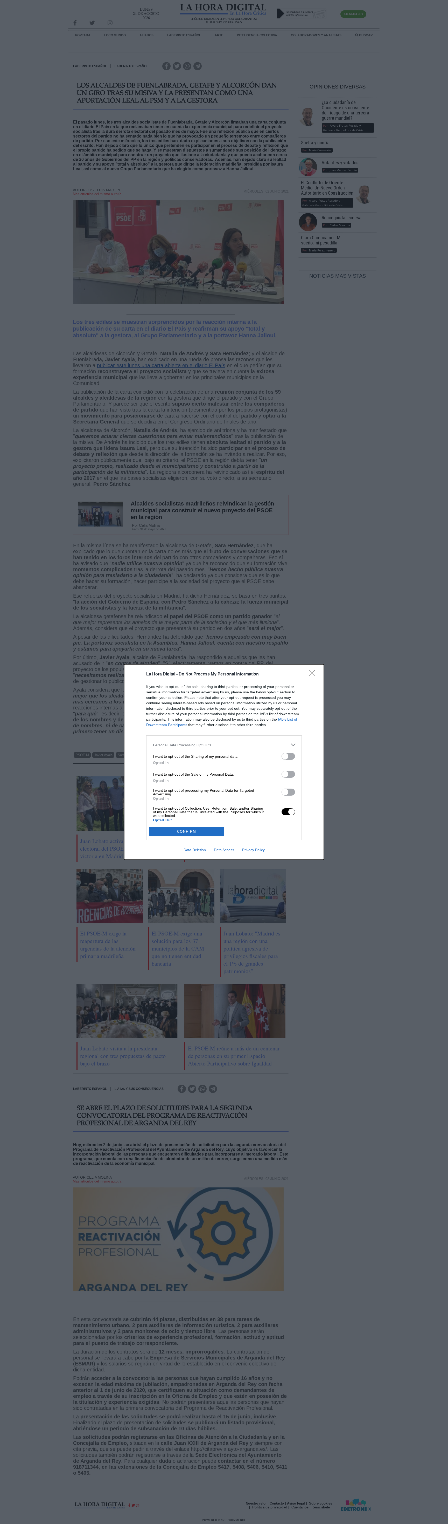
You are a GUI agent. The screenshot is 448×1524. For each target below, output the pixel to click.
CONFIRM (186, 831)
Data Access (224, 850)
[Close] (314, 674)
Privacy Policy (253, 850)
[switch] (288, 756)
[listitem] (224, 745)
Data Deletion (195, 850)
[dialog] (224, 762)
